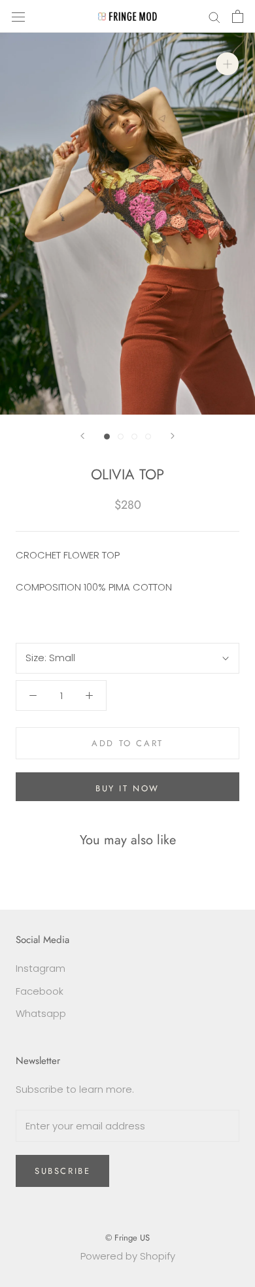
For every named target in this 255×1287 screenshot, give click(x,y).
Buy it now (127, 788)
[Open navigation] (18, 16)
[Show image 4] (148, 436)
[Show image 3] (134, 436)
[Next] (173, 436)
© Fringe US (127, 1237)
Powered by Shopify (127, 1256)
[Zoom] (227, 63)
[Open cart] (237, 16)
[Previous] (82, 436)
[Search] (214, 16)
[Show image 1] (107, 436)
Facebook (39, 991)
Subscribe (62, 1171)
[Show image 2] (121, 436)
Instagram (40, 968)
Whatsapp (41, 1013)
